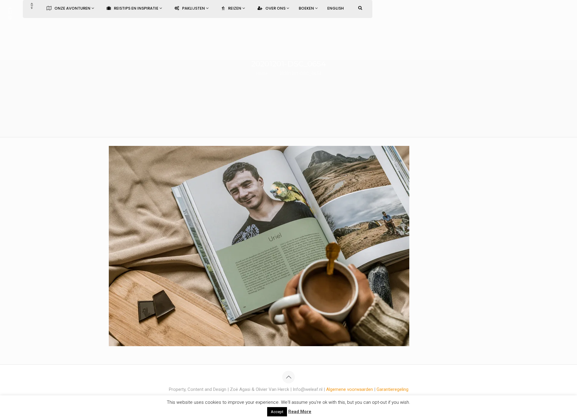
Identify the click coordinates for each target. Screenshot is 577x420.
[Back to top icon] (288, 377)
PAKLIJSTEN (194, 8)
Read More (299, 411)
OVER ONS (275, 8)
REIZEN (235, 8)
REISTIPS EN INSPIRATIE (136, 8)
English (335, 8)
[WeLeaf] (10, 13)
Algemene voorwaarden (349, 389)
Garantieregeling (392, 389)
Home (262, 73)
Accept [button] (277, 411)
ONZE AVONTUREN (72, 8)
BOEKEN (307, 8)
